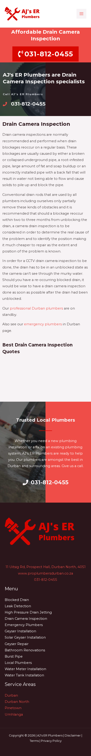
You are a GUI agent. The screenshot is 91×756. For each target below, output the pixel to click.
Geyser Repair (16, 644)
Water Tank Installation (24, 675)
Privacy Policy (51, 741)
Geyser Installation (20, 631)
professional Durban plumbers (36, 308)
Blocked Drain (17, 600)
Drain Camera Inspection (26, 619)
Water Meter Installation (25, 669)
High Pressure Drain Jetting (28, 612)
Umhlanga (14, 714)
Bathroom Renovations (25, 650)
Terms (34, 741)
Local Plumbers (18, 663)
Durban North (17, 702)
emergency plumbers (43, 324)
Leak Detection (18, 606)
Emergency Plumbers (24, 625)
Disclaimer (73, 735)
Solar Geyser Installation (25, 637)
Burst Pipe (14, 656)
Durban (11, 695)
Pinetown (13, 708)
